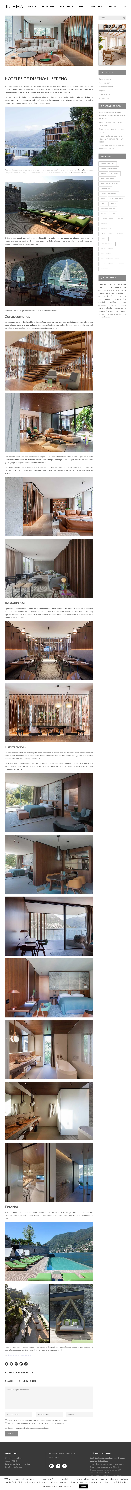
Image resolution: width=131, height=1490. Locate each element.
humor (113, 203)
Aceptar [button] (83, 1486)
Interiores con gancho (108, 83)
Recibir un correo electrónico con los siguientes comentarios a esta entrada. (36, 1423)
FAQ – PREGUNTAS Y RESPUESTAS (62, 1453)
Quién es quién (105, 94)
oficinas (120, 233)
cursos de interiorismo (109, 183)
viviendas (104, 268)
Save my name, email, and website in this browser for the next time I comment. (37, 1420)
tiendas (121, 263)
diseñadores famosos (109, 193)
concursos (115, 173)
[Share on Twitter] (11, 1364)
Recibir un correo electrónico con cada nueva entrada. (28, 1428)
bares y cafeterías (108, 163)
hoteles (103, 203)
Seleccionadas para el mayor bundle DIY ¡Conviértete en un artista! (111, 139)
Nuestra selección (106, 87)
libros (113, 213)
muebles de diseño (108, 228)
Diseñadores (105, 188)
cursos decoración (107, 178)
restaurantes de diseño (110, 258)
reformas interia (107, 248)
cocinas (103, 173)
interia (103, 213)
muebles (104, 223)
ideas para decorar (108, 208)
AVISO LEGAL (54, 1458)
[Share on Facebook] (6, 1364)
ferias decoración (116, 198)
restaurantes (106, 253)
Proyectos (103, 91)
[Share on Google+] (16, 1364)
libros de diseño (107, 218)
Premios (104, 238)
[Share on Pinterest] (26, 1364)
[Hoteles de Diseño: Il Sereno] (49, 41)
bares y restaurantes (109, 168)
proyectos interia (107, 243)
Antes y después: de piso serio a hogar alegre (107, 1464)
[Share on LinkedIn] (21, 1364)
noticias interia (106, 233)
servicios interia (107, 263)
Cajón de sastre (105, 79)
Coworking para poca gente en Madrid (104, 1467)
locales (120, 218)
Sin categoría (104, 98)
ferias (103, 198)
